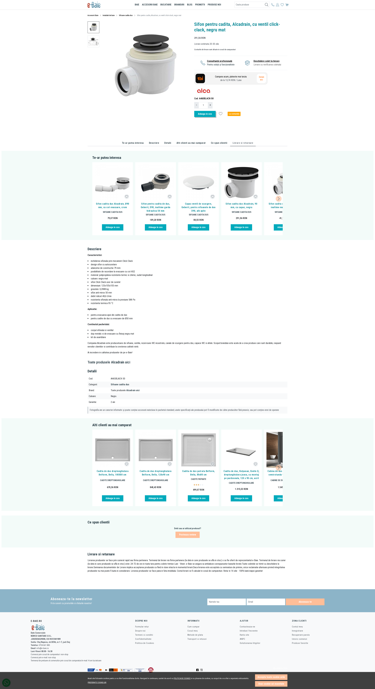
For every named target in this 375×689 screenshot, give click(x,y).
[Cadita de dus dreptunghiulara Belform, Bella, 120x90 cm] (155, 450)
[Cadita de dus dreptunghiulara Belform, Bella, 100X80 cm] (113, 450)
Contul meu (297, 626)
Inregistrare (297, 631)
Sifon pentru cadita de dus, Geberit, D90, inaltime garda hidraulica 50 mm (155, 207)
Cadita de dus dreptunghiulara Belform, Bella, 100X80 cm (113, 473)
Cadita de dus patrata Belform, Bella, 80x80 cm (198, 473)
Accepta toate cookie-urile (271, 677)
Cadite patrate (198, 479)
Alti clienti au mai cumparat (191, 143)
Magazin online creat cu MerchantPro (271, 671)
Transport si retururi (197, 639)
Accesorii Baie (93, 15)
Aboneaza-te (305, 601)
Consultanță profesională (219, 61)
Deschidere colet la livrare (266, 61)
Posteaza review (187, 534)
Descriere (154, 143)
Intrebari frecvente (249, 631)
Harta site (244, 635)
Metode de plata (195, 635)
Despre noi (140, 631)
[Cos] (286, 5)
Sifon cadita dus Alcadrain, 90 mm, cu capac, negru (241, 205)
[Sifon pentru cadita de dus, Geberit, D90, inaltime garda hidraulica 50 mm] (155, 182)
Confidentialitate (143, 639)
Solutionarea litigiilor (250, 643)
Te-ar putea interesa (133, 143)
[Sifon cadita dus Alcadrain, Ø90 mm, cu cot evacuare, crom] (113, 182)
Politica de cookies (182, 678)
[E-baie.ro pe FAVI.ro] (150, 670)
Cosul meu (193, 631)
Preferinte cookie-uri (97, 682)
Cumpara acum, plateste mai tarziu (231, 78)
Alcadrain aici (133, 390)
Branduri (179, 4)
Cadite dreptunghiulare (112, 480)
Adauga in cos (205, 113)
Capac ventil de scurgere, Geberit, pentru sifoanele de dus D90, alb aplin (198, 207)
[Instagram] (202, 670)
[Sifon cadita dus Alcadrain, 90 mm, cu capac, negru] (241, 182)
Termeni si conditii (144, 635)
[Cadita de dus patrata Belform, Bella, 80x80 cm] (199, 450)
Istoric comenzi (299, 639)
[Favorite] (282, 5)
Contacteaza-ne (247, 626)
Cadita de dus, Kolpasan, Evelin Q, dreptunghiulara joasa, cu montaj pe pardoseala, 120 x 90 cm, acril (241, 475)
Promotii (200, 4)
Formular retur (142, 626)
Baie (137, 4)
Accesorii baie (150, 4)
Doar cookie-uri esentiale (271, 683)
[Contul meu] (272, 5)
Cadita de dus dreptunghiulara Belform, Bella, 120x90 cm (156, 473)
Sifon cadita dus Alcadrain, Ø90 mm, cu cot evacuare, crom (112, 205)
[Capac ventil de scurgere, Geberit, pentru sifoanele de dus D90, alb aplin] (199, 182)
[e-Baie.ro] (105, 4)
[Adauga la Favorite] (126, 196)
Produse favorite (300, 643)
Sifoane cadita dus (126, 15)
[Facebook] (198, 670)
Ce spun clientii (219, 143)
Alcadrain (117, 362)
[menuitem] (93, 27)
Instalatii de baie (109, 15)
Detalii (167, 143)
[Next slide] (279, 199)
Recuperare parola (301, 635)
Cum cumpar (194, 626)
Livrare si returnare (243, 143)
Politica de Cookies (144, 643)
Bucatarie (165, 4)
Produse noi (214, 4)
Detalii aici (261, 78)
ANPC (242, 639)
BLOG (189, 4)
